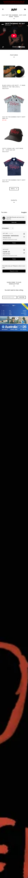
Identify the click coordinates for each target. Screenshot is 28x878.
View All (13, 188)
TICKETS (13, 318)
